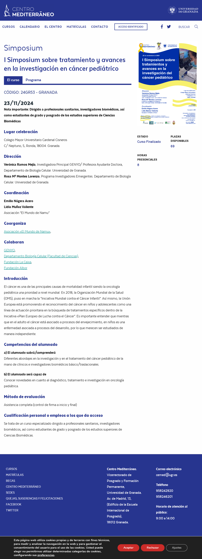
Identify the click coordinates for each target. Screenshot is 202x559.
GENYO (9, 250)
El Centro (53, 27)
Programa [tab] (33, 80)
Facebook (13, 504)
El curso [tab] (13, 80)
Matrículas (76, 27)
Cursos (8, 27)
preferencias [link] (45, 555)
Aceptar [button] (128, 548)
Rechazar (153, 548)
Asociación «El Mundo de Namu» (27, 231)
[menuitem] (8, 27)
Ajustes (176, 548)
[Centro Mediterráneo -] (29, 10)
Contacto (99, 27)
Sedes (10, 492)
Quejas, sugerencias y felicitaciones (34, 498)
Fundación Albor (15, 268)
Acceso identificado (130, 26)
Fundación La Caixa (17, 262)
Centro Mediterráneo (23, 486)
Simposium (23, 48)
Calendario (30, 27)
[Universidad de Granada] (183, 10)
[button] (162, 27)
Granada (48, 92)
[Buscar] (196, 26)
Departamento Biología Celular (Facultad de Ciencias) (41, 256)
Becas (10, 481)
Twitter (12, 510)
